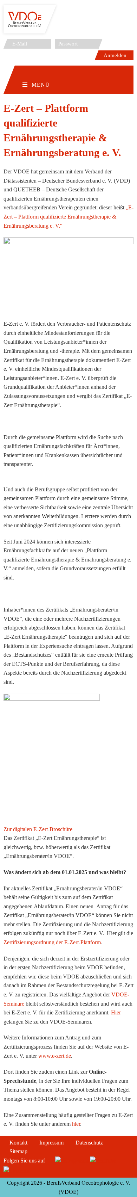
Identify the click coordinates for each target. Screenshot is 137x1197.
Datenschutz (89, 1143)
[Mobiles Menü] (36, 74)
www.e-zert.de (54, 1056)
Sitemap (18, 1151)
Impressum (51, 1143)
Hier (116, 1012)
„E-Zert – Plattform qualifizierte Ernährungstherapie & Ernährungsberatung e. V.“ (68, 216)
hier (76, 1124)
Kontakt (18, 1143)
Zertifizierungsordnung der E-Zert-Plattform (52, 942)
